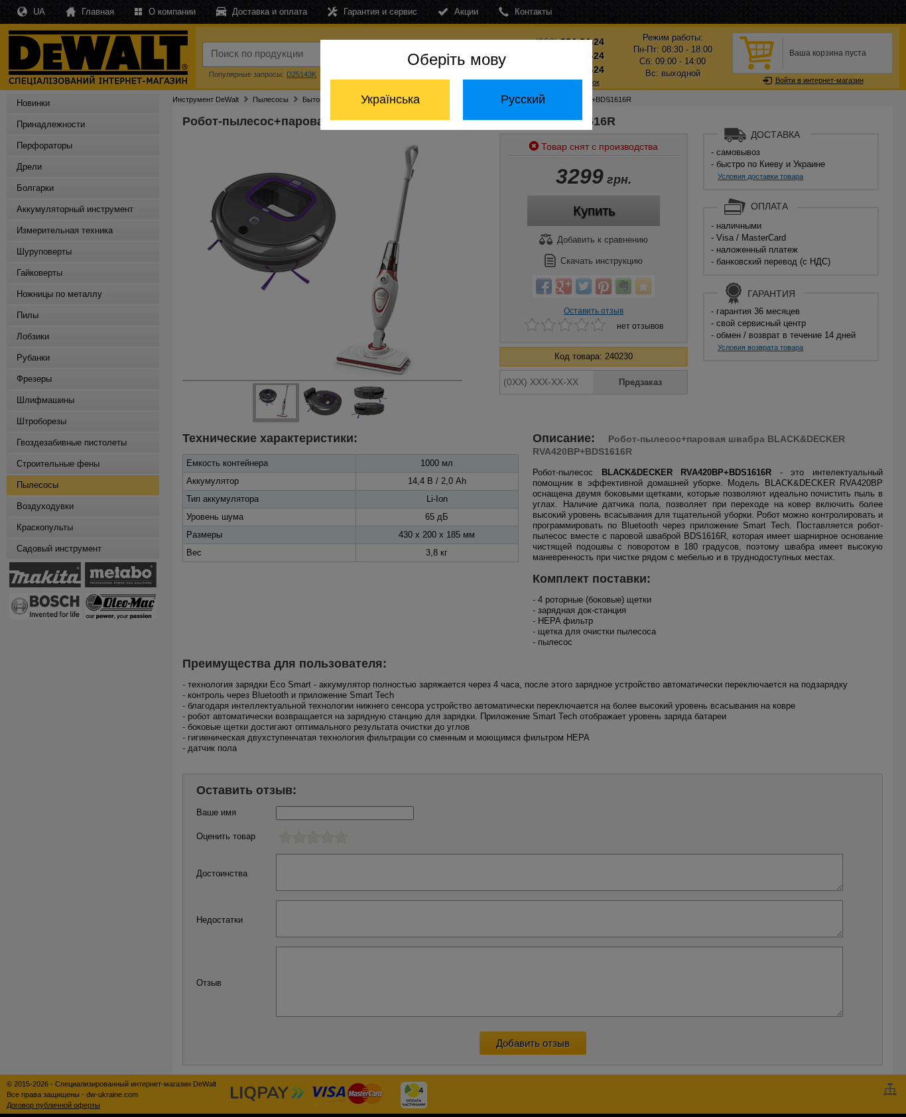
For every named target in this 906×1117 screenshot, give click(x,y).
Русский (523, 99)
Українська (390, 99)
